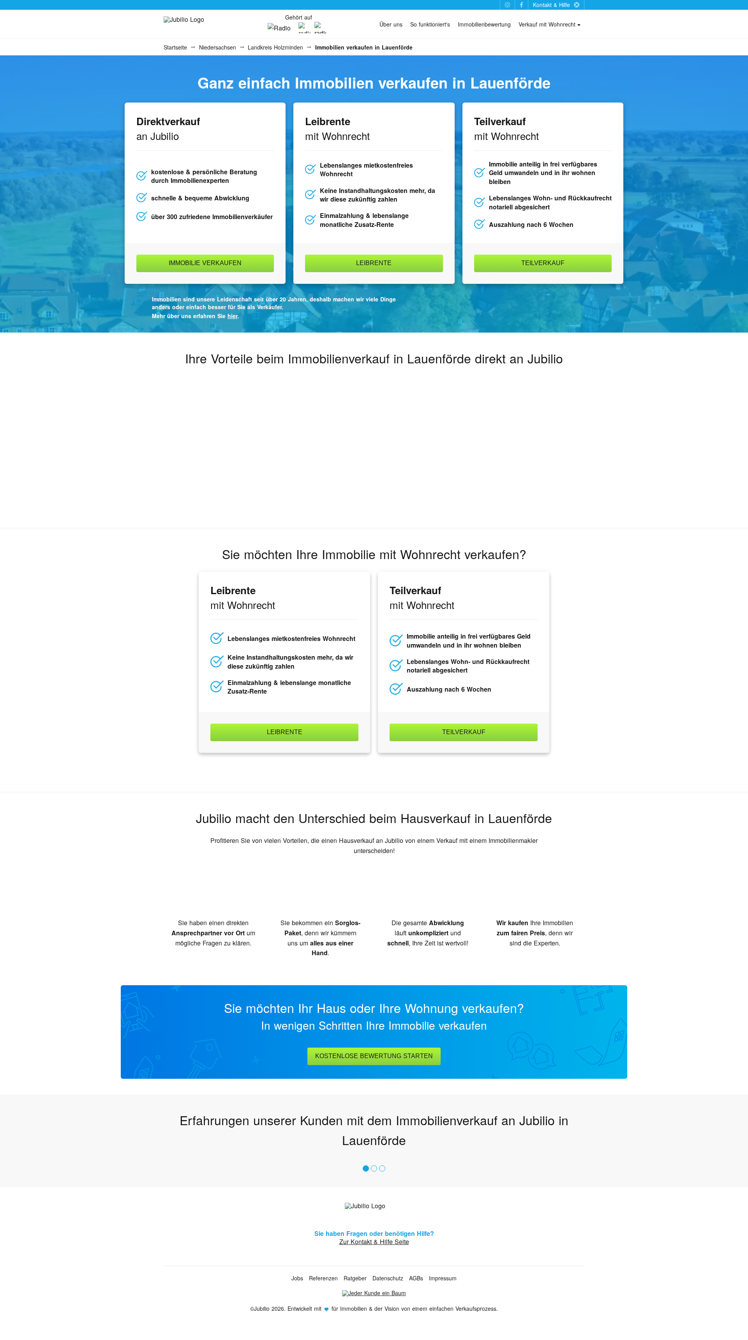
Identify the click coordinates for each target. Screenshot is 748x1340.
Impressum (443, 1278)
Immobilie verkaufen (205, 263)
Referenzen (323, 1278)
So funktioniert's (430, 24)
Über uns (390, 24)
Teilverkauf (543, 263)
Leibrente (374, 263)
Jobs (297, 1278)
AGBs (416, 1278)
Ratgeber (355, 1278)
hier (232, 316)
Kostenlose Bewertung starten (374, 1056)
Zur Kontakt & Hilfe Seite (374, 1241)
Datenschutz (387, 1278)
